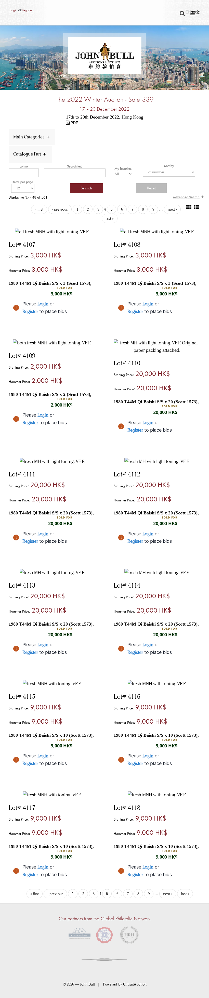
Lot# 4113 (22, 585)
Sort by (169, 166)
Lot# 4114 (127, 585)
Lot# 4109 (22, 355)
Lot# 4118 (127, 807)
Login (13, 10)
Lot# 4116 (127, 696)
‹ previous (60, 209)
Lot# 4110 (127, 363)
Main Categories (29, 137)
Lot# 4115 (22, 696)
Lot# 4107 (22, 244)
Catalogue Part (27, 154)
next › (172, 209)
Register (27, 10)
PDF (74, 122)
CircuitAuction (135, 984)
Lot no (24, 166)
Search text (74, 166)
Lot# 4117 (22, 807)
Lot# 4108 (127, 244)
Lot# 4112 (127, 474)
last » (110, 218)
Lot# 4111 (22, 474)
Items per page (22, 182)
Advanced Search (186, 197)
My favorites (123, 168)
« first (39, 209)
